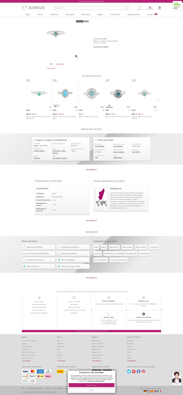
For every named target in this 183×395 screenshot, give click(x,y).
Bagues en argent (141, 247)
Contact (68, 388)
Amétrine (130, 346)
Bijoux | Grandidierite (100, 260)
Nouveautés (70, 15)
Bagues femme (114, 247)
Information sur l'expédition (39, 313)
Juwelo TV (152, 15)
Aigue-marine (61, 346)
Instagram (143, 371)
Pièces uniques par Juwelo (118, 260)
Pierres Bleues (144, 253)
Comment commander (39, 304)
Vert (96, 158)
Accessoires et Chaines (29, 341)
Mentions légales (58, 388)
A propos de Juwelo (74, 302)
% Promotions (154, 247)
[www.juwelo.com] (155, 391)
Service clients (39, 302)
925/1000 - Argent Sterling (59, 152)
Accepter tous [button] (91, 385)
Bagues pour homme (28, 355)
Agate (59, 341)
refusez (85, 378)
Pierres (40, 15)
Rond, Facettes (118, 152)
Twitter (129, 371)
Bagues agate (96, 341)
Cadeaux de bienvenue (39, 310)
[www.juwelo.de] (145, 391)
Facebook (138, 371)
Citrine (59, 352)
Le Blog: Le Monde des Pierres (73, 310)
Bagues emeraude (97, 355)
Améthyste (130, 344)
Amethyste (60, 344)
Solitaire (37, 158)
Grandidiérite (99, 146)
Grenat (59, 358)
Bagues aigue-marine (98, 346)
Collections (54, 15)
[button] (139, 8)
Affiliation (74, 313)
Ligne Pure (97, 253)
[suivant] (158, 100)
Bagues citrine (96, 352)
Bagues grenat (96, 358)
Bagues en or (26, 349)
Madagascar (117, 158)
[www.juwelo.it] (159, 391)
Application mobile (74, 307)
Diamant (59, 355)
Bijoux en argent (127, 247)
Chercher (127, 8)
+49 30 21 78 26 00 (110, 324)
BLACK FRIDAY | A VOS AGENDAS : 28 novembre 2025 (120, 253)
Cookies (47, 388)
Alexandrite (130, 341)
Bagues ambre (96, 349)
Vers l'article (90, 170)
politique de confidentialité (95, 381)
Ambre (59, 349)
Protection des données (34, 388)
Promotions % (115, 15)
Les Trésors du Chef (59, 158)
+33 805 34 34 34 (110, 322)
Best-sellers (86, 15)
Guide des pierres (134, 15)
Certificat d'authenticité (39, 307)
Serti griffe (136, 152)
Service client (109, 317)
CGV (23, 388)
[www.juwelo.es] (152, 391)
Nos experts (74, 304)
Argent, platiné (39, 151)
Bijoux (28, 15)
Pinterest (134, 371)
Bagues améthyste (98, 344)
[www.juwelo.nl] (148, 391)
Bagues (100, 15)
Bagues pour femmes (28, 352)
